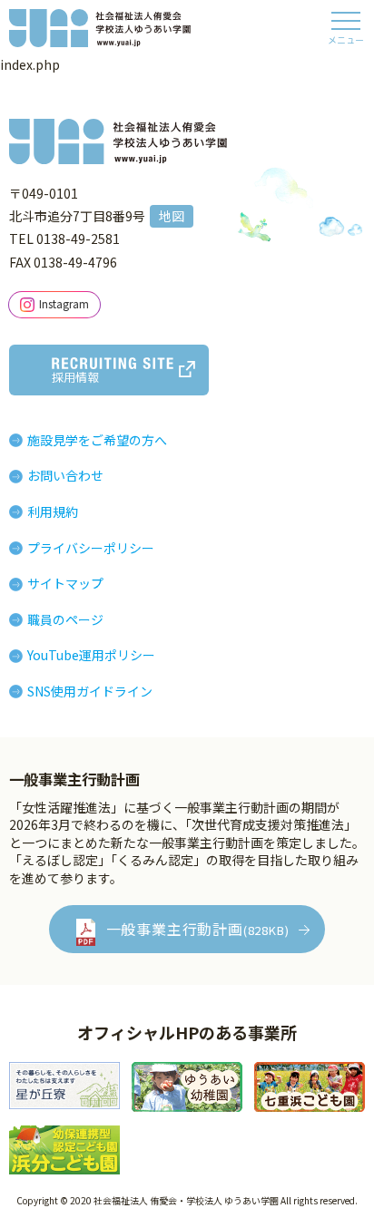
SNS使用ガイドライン (90, 691)
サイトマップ (65, 583)
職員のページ (65, 619)
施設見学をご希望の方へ (97, 440)
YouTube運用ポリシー (91, 655)
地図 (171, 216)
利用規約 (52, 511)
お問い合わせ (65, 475)
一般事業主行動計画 (198, 929)
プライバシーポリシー (90, 548)
